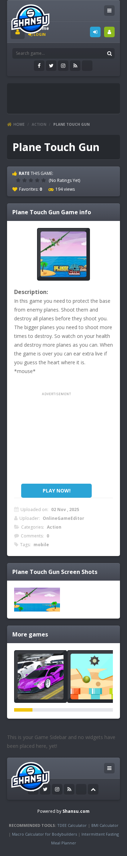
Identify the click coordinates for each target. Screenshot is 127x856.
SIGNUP (109, 32)
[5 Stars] (44, 180)
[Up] (93, 789)
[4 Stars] (38, 180)
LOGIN (95, 32)
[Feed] (75, 65)
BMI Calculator (105, 825)
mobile (41, 545)
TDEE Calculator (72, 825)
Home (19, 124)
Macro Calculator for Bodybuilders (44, 834)
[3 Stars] (32, 180)
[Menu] (109, 10)
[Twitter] (51, 65)
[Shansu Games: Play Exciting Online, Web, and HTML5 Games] (30, 17)
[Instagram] (63, 65)
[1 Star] (19, 180)
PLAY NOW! (57, 490)
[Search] (109, 53)
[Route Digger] (93, 676)
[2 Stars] (25, 180)
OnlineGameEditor (63, 518)
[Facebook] (39, 65)
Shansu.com (76, 811)
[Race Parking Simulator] (40, 676)
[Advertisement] (69, 95)
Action (39, 124)
